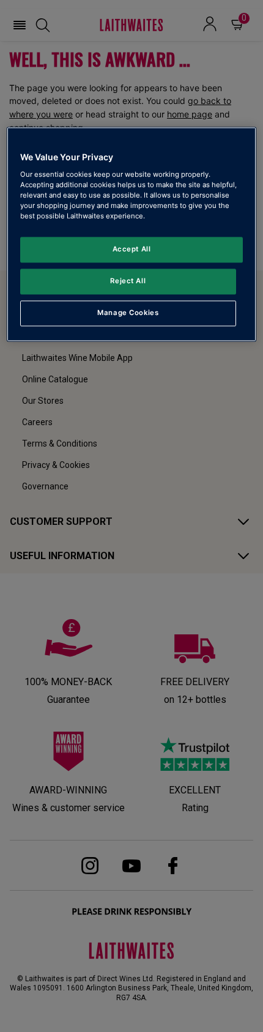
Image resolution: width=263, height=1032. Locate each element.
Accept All (132, 249)
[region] (132, 234)
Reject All (128, 281)
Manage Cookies (127, 312)
